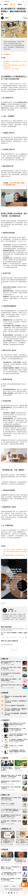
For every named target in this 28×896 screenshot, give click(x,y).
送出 (14, 650)
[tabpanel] (14, 579)
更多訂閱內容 (24, 794)
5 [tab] (18, 597)
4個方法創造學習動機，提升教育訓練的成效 (13, 555)
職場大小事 (12, 4)
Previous (3, 579)
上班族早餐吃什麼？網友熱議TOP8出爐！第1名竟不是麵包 (14, 571)
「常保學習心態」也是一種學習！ (11, 69)
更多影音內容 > (24, 828)
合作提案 (13, 886)
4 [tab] (16, 597)
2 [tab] (12, 597)
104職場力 (6, 54)
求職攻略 (6, 4)
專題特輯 (20, 4)
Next (24, 579)
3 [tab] (14, 597)
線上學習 (3, 603)
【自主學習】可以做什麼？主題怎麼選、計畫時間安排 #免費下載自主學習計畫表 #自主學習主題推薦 (15, 551)
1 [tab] (10, 597)
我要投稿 (6, 886)
